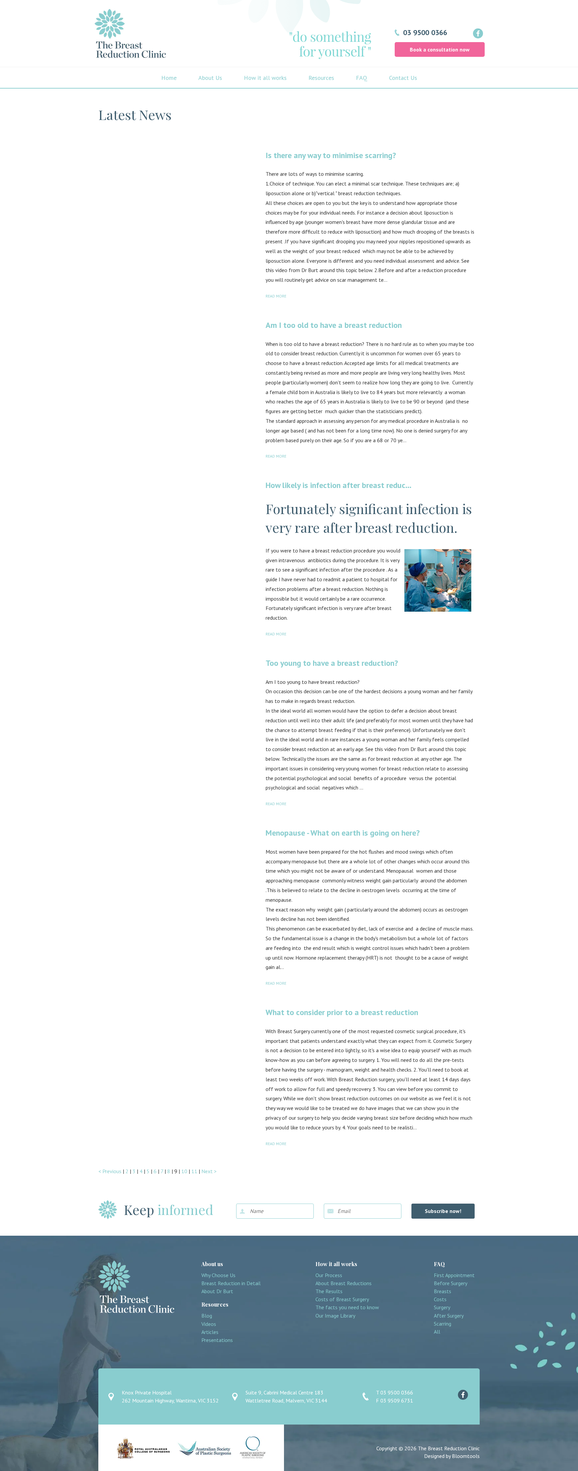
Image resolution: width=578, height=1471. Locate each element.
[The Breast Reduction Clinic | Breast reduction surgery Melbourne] (130, 33)
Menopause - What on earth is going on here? (343, 833)
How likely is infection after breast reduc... (338, 485)
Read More (276, 296)
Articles (209, 1332)
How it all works (265, 78)
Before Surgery (450, 1283)
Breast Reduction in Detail (231, 1283)
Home (169, 78)
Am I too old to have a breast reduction (334, 325)
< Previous (110, 1171)
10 (185, 1171)
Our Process (328, 1275)
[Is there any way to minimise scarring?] (177, 205)
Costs (440, 1299)
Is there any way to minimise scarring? (331, 155)
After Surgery (449, 1316)
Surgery (442, 1307)
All (437, 1332)
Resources (321, 78)
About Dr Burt (217, 1291)
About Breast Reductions (343, 1283)
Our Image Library (335, 1316)
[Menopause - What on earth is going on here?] (177, 882)
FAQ (361, 78)
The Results (329, 1291)
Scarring (442, 1324)
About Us (210, 78)
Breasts (442, 1291)
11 (195, 1171)
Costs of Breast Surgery (342, 1299)
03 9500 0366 (425, 32)
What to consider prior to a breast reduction (342, 1012)
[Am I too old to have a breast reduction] (177, 375)
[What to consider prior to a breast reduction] (177, 1062)
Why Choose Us (218, 1275)
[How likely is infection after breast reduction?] (177, 535)
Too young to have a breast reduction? (332, 663)
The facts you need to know (347, 1307)
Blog (206, 1316)
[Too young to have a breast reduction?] (177, 712)
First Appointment (454, 1275)
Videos (208, 1324)
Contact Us (403, 78)
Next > (209, 1171)
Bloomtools (466, 1456)
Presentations (217, 1340)
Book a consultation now (440, 49)
